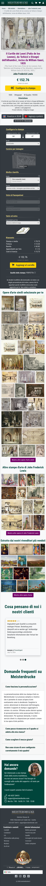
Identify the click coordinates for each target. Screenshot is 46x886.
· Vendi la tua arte (30, 833)
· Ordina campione (30, 844)
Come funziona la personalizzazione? (21, 686)
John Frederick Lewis (34, 8)
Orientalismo (21, 8)
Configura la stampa (24, 88)
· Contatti (6, 830)
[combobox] (23, 143)
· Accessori (28, 841)
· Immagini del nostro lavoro (33, 838)
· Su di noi (6, 846)
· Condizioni (6, 833)
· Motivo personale (30, 830)
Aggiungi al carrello (24, 265)
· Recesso (6, 841)
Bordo (7, 141)
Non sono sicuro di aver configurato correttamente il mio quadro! (20, 749)
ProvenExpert (18, 650)
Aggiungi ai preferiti (35, 116)
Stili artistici (11, 8)
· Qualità (27, 835)
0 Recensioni (27, 121)
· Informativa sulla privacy (11, 838)
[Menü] (2, 3)
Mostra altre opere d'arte (23, 595)
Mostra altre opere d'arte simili (23, 460)
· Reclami (6, 844)
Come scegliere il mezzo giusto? (19, 739)
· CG (4, 835)
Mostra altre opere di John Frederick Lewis (23, 533)
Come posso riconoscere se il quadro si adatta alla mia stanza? (21, 730)
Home (4, 8)
